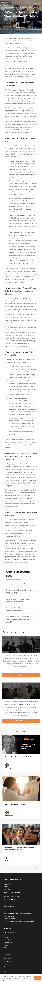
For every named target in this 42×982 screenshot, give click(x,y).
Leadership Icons (8, 940)
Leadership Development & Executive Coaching (17, 913)
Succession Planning (9, 918)
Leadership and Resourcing (15, 804)
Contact (6, 937)
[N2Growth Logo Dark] (5, 3)
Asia (5, 971)
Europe (6, 964)
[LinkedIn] (4, 899)
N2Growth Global (11, 861)
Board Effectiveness (9, 916)
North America (8, 958)
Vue (5, 947)
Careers (6, 935)
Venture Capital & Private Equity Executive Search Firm (19, 921)
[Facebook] (9, 899)
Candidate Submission (10, 932)
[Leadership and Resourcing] (21, 788)
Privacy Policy (8, 942)
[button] (39, 3)
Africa (5, 966)
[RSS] (14, 899)
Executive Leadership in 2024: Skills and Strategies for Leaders (19, 848)
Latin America (8, 961)
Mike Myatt (9, 768)
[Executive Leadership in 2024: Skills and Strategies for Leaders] (21, 834)
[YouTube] (12, 899)
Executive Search (8, 911)
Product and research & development (22, 7)
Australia (6, 969)
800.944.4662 (15, 896)
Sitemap (6, 945)
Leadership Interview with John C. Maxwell (20, 757)
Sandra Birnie (21, 27)
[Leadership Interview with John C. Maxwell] (21, 744)
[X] (7, 899)
